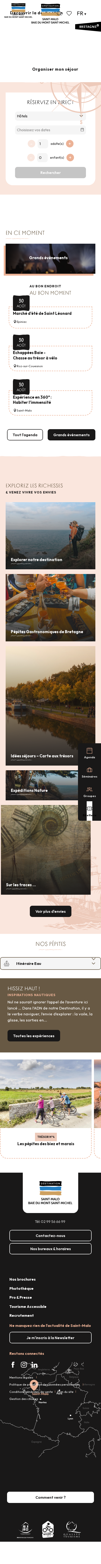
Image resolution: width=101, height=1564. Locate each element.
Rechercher (50, 172)
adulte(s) (57, 144)
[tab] (46, 963)
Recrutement (21, 1315)
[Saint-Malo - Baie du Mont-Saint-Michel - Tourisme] (50, 14)
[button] (59, 13)
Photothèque (21, 1288)
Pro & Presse (20, 1297)
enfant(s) (57, 157)
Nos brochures (22, 1279)
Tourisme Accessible (28, 1306)
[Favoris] (70, 13)
